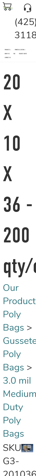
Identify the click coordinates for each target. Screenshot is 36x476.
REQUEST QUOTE (23, 53)
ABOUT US (7, 53)
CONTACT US (8, 57)
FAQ (14, 53)
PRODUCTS (7, 50)
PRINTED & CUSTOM (20, 50)
